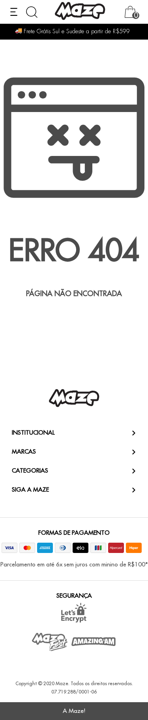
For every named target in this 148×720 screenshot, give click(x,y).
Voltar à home (74, 320)
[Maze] (80, 12)
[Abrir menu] (14, 12)
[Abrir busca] (32, 12)
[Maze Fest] (50, 642)
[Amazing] (93, 641)
